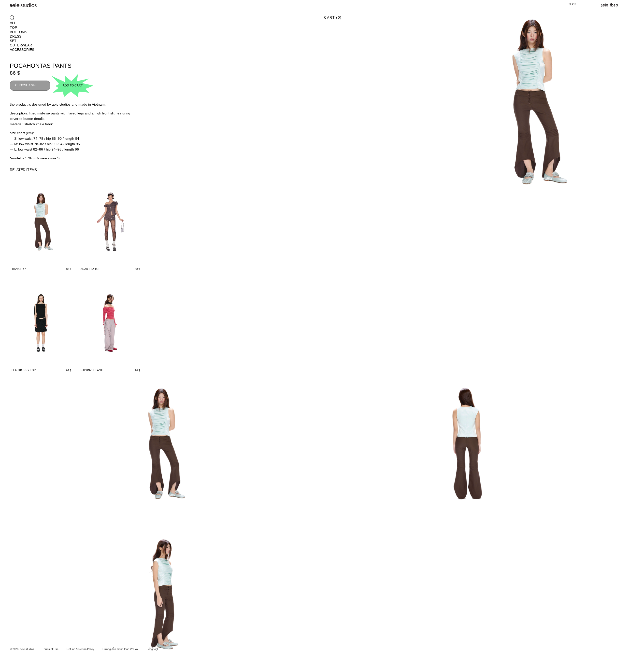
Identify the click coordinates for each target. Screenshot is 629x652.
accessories (22, 50)
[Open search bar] (12, 17)
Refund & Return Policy (80, 649)
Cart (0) (333, 17)
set (13, 41)
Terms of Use (50, 649)
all (13, 23)
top (13, 27)
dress (15, 36)
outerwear (21, 45)
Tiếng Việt (152, 649)
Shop (572, 4)
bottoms (18, 32)
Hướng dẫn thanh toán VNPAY (120, 649)
